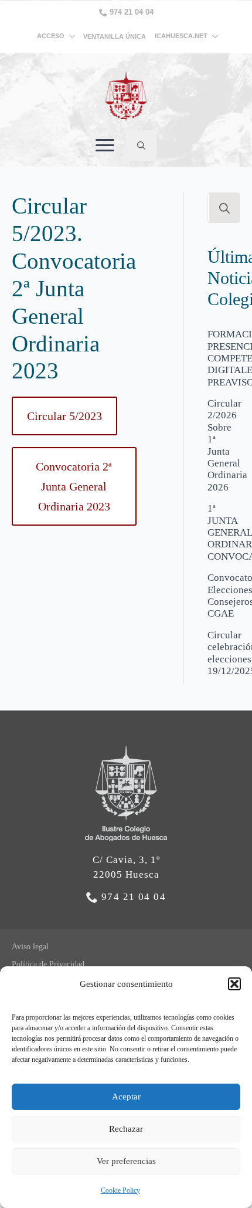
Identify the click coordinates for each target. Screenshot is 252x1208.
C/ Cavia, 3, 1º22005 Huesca (126, 867)
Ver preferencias (126, 1161)
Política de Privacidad (48, 964)
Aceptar (126, 1096)
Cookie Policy (120, 1190)
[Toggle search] (141, 145)
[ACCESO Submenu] (73, 36)
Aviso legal (30, 946)
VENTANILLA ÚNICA (114, 36)
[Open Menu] (105, 145)
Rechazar (126, 1128)
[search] (224, 208)
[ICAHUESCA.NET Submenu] (212, 36)
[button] (234, 984)
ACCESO (50, 35)
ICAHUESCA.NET (181, 36)
